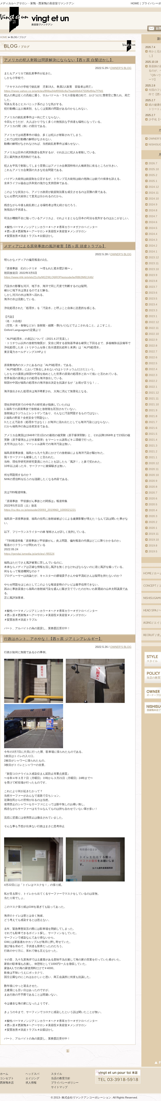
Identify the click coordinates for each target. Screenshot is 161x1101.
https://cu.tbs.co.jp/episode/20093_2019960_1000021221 (40, 509)
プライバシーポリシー (65, 1082)
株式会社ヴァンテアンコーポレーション (86, 1097)
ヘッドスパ (32, 1073)
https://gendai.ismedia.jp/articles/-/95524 (29, 553)
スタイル (56, 1073)
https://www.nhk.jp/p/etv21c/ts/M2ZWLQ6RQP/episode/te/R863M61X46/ (48, 277)
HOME (135, 3)
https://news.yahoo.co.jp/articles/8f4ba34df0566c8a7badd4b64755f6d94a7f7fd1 (53, 91)
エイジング (32, 1078)
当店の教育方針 (60, 1078)
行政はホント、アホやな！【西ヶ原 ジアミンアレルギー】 (53, 639)
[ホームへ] (35, 20)
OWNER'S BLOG (120, 68)
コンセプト (7, 1078)
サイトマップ (59, 1087)
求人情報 (31, 1082)
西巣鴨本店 (7, 1082)
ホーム (4, 1073)
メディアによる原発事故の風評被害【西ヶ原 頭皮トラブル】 (55, 246)
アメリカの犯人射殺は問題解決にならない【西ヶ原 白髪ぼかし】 (58, 60)
